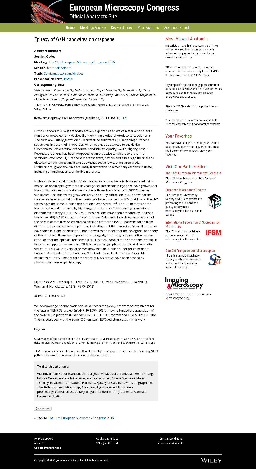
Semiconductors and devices (63, 73)
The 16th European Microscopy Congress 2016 (82, 62)
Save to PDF (43, 408)
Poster (68, 79)
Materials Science (59, 68)
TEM (124, 118)
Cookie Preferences (47, 447)
